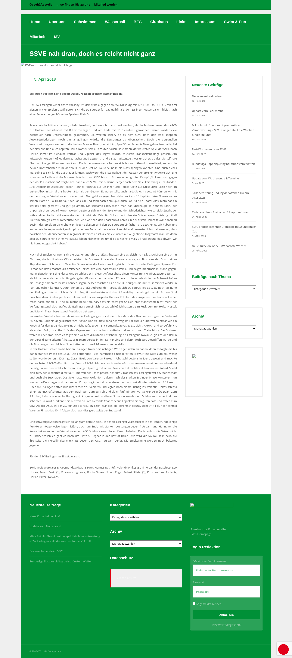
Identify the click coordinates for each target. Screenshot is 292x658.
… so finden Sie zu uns (73, 4)
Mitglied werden (106, 4)
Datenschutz (126, 578)
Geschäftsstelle (40, 4)
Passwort (198, 582)
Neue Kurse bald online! (207, 96)
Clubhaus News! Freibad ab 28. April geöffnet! (220, 212)
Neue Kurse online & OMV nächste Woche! (219, 246)
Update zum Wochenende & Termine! (215, 178)
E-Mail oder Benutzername (209, 561)
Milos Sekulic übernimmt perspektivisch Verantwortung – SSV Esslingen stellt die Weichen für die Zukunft (223, 130)
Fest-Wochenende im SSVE (209, 149)
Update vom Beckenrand (208, 111)
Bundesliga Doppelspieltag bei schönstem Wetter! (223, 164)
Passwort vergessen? (226, 625)
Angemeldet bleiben (208, 604)
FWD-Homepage (200, 534)
